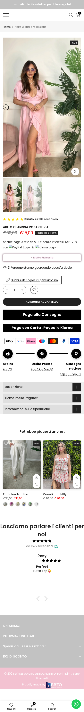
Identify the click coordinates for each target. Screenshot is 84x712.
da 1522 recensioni (39, 546)
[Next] (78, 107)
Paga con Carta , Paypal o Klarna (42, 327)
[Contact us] (76, 704)
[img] (42, 541)
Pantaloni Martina (15, 494)
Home (7, 27)
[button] (39, 598)
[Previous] (6, 107)
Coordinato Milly (54, 494)
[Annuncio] (42, 4)
